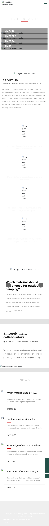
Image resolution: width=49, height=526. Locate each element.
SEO (6, 522)
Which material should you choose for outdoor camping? (23, 285)
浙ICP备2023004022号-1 (11, 519)
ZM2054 (10, 41)
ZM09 (8, 46)
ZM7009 (9, 31)
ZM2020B (10, 36)
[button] (8, 285)
